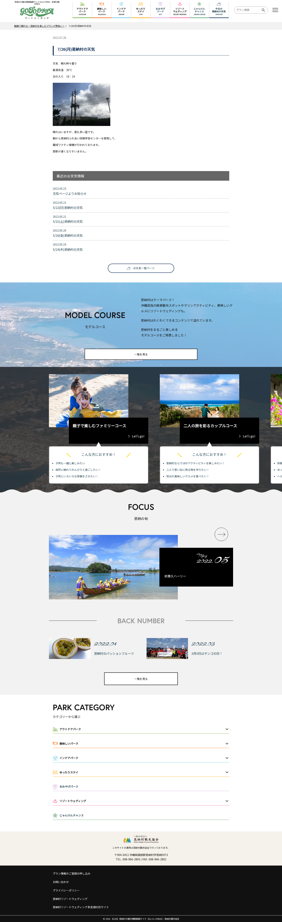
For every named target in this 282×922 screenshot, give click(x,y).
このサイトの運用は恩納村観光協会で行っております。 (141, 847)
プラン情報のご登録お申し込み (71, 873)
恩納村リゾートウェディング (70, 899)
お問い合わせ (61, 882)
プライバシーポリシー (66, 890)
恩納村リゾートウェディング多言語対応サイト (81, 907)
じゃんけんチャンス (71, 815)
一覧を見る (141, 354)
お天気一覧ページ (144, 268)
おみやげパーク (68, 786)
